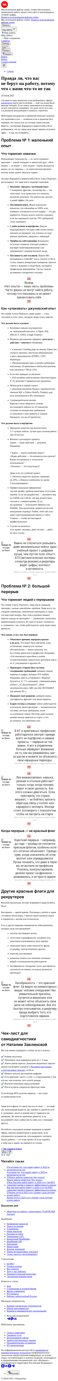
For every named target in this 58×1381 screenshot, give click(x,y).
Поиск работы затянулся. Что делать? (25, 1180)
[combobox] (13, 1372)
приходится (6, 103)
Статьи (10, 71)
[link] (6, 50)
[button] (4, 57)
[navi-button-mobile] (4, 65)
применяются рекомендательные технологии (24, 1351)
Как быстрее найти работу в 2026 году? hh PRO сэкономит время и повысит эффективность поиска (31, 1188)
